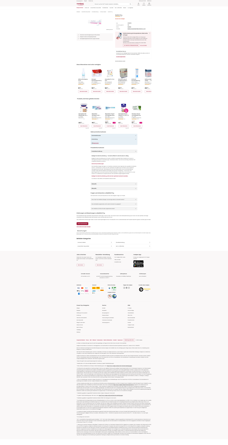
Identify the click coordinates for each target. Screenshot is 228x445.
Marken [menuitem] (124, 7)
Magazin (85, 0)
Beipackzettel (96, 143)
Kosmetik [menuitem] (111, 7)
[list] (95, 21)
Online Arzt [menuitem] (87, 7)
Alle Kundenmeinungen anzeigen (83, 226)
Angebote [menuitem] (131, 7)
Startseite (78, 11)
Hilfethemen (149, 0)
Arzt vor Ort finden (143, 45)
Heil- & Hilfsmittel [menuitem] (118, 7)
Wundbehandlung (95, 11)
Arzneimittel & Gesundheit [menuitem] (95, 7)
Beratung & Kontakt (142, 0)
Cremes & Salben (103, 11)
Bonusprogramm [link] (80, 0)
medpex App (90, 0)
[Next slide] (149, 81)
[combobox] (113, 4)
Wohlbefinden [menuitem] (105, 7)
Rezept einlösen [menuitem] (80, 7)
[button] (131, 45)
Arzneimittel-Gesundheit (86, 11)
